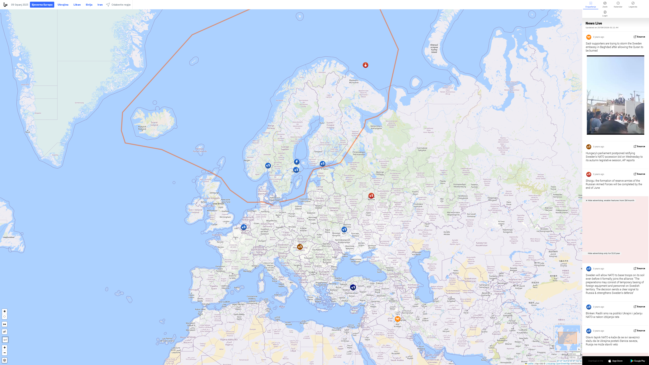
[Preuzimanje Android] (637, 361)
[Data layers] (4, 360)
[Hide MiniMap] (578, 348)
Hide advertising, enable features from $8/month (611, 200)
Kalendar (618, 7)
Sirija (89, 4)
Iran (100, 4)
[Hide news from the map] (4, 331)
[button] (344, 229)
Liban (77, 4)
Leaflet (530, 363)
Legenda (633, 7)
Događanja (590, 7)
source (641, 36)
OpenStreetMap (563, 363)
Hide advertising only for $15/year (604, 253)
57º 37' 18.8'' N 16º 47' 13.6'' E (569, 360)
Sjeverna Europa (42, 4)
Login (605, 16)
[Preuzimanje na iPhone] (615, 361)
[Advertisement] (614, 231)
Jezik (604, 7)
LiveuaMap (551, 363)
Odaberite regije (121, 4)
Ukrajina (63, 4)
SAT (5, 339)
